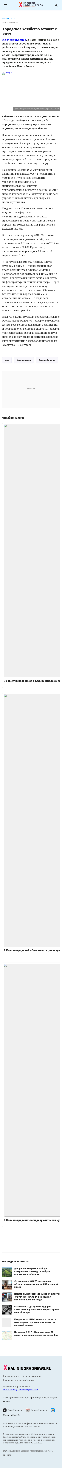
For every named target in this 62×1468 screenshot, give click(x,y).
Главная (5, 18)
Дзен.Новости (15, 1410)
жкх (7, 360)
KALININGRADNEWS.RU (30, 1368)
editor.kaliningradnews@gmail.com (20, 1389)
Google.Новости (39, 1410)
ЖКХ (13, 18)
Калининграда (24, 360)
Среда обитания (47, 360)
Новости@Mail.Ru (11, 1415)
